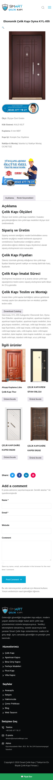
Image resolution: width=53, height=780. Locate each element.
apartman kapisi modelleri (35, 321)
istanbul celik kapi (24, 337)
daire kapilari (16, 334)
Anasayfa (9, 690)
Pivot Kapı (9, 671)
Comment (6, 538)
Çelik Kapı (9, 653)
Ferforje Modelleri (13, 666)
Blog (7, 708)
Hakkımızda (10, 699)
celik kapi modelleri (39, 328)
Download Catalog (12, 311)
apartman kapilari (42, 318)
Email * (5, 513)
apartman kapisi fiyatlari (12, 321)
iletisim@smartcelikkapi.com (17, 738)
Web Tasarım (11, 712)
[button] (3, 28)
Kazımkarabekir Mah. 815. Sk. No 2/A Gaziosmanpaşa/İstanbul (27, 747)
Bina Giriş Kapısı (13, 662)
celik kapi (25, 325)
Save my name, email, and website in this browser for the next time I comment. (26, 568)
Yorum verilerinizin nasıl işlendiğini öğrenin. (21, 591)
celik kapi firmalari (38, 325)
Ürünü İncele (10, 399)
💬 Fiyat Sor (26, 777)
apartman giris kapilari (23, 318)
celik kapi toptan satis (11, 331)
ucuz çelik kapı (39, 337)
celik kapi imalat (23, 328)
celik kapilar (27, 331)
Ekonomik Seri (36, 315)
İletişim (8, 695)
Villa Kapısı (10, 675)
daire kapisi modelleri (32, 334)
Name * (5, 500)
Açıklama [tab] (9, 198)
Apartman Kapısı (12, 657)
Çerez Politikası (12, 704)
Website (5, 525)
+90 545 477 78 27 (13, 730)
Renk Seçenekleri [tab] (25, 198)
